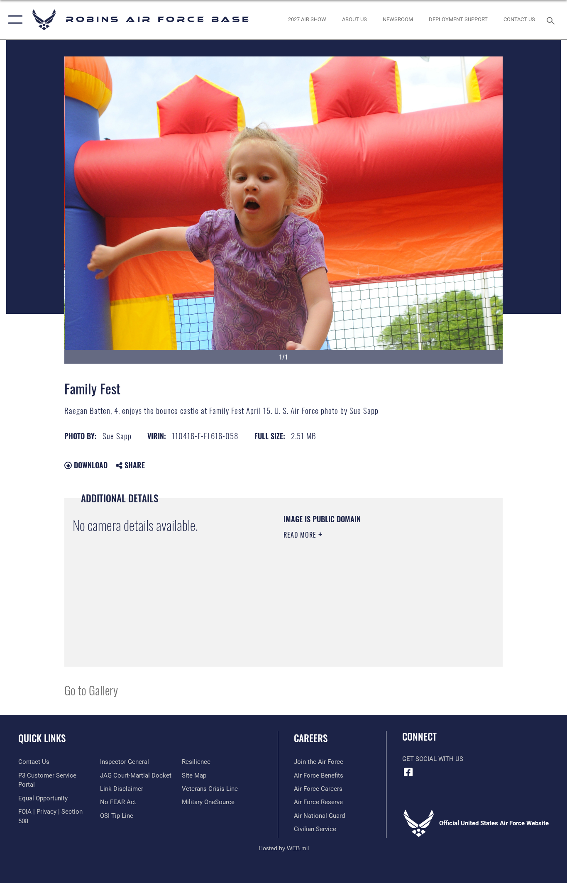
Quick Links (42, 738)
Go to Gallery (91, 690)
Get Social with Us (432, 759)
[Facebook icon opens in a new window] (408, 772)
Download (90, 465)
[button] (13, 19)
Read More (301, 535)
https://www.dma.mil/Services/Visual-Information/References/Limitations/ (381, 599)
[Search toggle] (552, 20)
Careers (310, 738)
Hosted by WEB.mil (284, 848)
